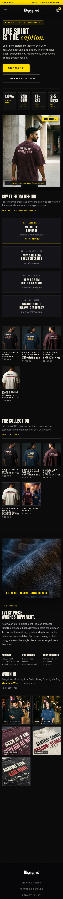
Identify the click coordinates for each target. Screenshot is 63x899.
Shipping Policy (31, 883)
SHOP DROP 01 (16, 68)
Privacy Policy (31, 895)
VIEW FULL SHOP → (11, 435)
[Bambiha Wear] (31, 10)
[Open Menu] (5, 10)
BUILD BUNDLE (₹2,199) (21, 78)
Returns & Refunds (31, 889)
